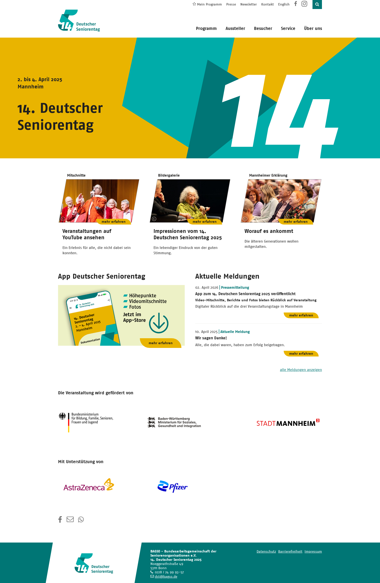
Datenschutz (266, 551)
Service (288, 28)
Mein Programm (209, 4)
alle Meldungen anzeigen (301, 369)
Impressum (313, 551)
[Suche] (317, 4)
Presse (231, 4)
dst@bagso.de (166, 576)
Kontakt (267, 4)
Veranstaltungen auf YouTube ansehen (86, 234)
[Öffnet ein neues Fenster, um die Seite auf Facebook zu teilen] (60, 521)
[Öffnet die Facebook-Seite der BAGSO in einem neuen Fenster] (295, 4)
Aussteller (235, 28)
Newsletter (248, 4)
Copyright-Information (63, 218)
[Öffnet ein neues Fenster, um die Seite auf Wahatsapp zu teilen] (81, 521)
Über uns (313, 28)
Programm (206, 28)
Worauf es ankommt (269, 231)
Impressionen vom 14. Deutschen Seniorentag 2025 (187, 234)
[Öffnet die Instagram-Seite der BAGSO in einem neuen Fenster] (304, 5)
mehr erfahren (114, 221)
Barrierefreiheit (290, 551)
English (284, 4)
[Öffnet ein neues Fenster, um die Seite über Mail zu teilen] (70, 521)
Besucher (263, 28)
